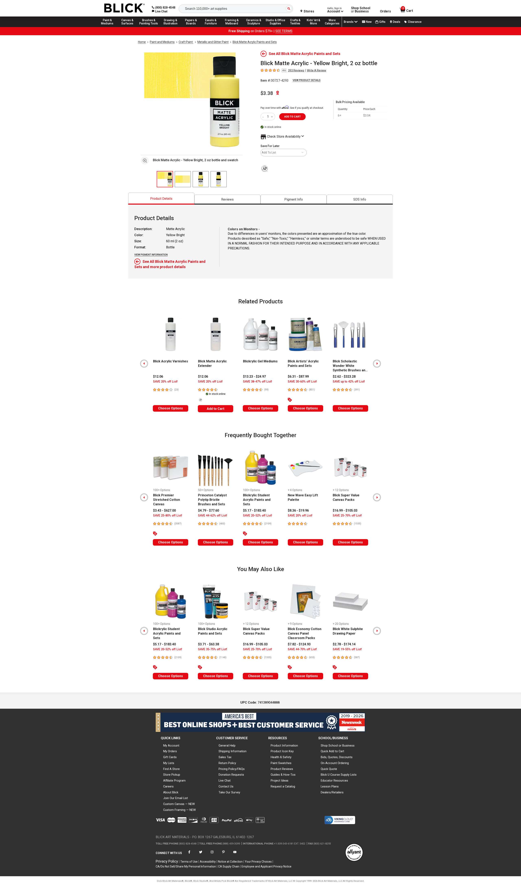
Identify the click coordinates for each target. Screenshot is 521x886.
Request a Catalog (283, 786)
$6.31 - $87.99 (298, 376)
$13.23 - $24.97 (254, 376)
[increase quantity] (272, 116)
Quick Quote (329, 769)
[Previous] (144, 364)
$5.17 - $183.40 (254, 510)
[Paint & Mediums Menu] (108, 27)
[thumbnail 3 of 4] (201, 179)
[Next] (377, 364)
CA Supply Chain (228, 866)
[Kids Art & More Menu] (315, 27)
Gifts (382, 21)
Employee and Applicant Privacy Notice (266, 866)
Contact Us (226, 786)
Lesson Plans (330, 786)
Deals (396, 21)
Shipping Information (232, 751)
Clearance (414, 21)
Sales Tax (225, 757)
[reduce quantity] (264, 116)
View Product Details (307, 80)
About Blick (170, 792)
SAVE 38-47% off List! (257, 381)
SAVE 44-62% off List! (212, 515)
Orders (385, 11)
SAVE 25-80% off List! (167, 515)
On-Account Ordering (335, 763)
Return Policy (227, 763)
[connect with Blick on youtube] (235, 854)
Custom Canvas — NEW (179, 804)
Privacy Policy (167, 861)
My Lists (168, 763)
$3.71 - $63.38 (208, 644)
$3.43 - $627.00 (164, 510)
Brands (349, 21)
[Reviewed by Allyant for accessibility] (354, 852)
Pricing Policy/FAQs (232, 769)
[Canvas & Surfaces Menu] (127, 27)
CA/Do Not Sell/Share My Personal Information (186, 866)
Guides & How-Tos (283, 774)
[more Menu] (332, 27)
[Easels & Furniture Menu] (211, 27)
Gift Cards (170, 757)
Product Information (284, 745)
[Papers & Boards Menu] (192, 27)
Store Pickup (171, 774)
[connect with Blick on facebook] (189, 854)
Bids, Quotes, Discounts (336, 757)
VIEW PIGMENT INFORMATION (151, 254)
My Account (171, 745)
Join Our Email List (175, 798)
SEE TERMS (283, 31)
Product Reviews (282, 769)
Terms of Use (189, 861)
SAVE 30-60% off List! (302, 381)
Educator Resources (334, 780)
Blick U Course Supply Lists (339, 774)
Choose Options (170, 408)
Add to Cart (215, 409)
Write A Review (316, 70)
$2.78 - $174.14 (344, 644)
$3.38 (266, 93)
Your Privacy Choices (258, 861)
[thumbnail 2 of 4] (183, 179)
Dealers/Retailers (332, 792)
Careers (168, 786)
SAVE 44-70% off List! (302, 649)
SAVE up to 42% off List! (349, 381)
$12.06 (158, 376)
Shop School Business (360, 10)
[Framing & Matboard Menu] (231, 27)
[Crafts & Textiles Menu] (297, 27)
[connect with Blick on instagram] (212, 854)
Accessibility (208, 861)
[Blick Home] (124, 8)
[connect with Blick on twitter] (201, 854)
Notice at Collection (230, 861)
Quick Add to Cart (332, 751)
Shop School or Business (338, 745)
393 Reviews (296, 70)
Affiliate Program (174, 780)
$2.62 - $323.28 (344, 376)
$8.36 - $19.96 (298, 510)
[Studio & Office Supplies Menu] (275, 27)
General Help (227, 745)
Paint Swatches (281, 763)
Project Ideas (279, 780)
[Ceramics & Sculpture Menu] (253, 27)
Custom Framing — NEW (179, 810)
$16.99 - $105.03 (345, 510)
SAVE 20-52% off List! (257, 515)
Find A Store (171, 769)
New (369, 21)
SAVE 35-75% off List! (212, 649)
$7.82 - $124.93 (299, 644)
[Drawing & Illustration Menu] (170, 27)
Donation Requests (231, 774)
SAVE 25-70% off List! (347, 515)
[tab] (161, 199)
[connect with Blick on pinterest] (223, 854)
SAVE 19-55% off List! (347, 649)
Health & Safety (281, 757)
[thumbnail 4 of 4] (218, 179)
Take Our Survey (229, 792)
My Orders (170, 751)
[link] (159, 11)
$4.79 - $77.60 (208, 510)
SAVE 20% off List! (165, 381)
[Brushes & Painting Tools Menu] (148, 27)
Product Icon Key (282, 751)
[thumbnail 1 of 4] (165, 179)
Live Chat (225, 780)
